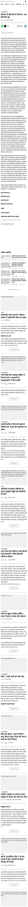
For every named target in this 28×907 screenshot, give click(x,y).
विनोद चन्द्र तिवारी (9, 20)
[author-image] (6, 383)
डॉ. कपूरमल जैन (8, 619)
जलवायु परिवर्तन (7, 224)
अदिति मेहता (7, 320)
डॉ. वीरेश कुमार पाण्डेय (9, 799)
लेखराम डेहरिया (18, 799)
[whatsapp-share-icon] (2, 27)
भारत (2, 224)
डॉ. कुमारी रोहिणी (11, 433)
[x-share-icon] (5, 27)
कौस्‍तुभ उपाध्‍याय (11, 383)
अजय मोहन (10, 742)
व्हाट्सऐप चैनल (13, 220)
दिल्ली (12, 224)
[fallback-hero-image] (6, 258)
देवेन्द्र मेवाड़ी (8, 679)
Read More (14, 349)
